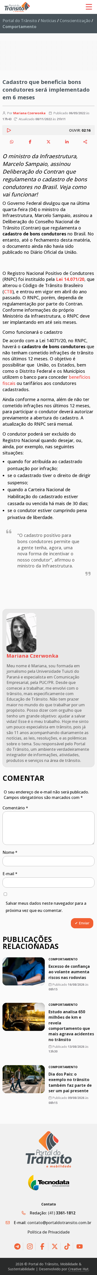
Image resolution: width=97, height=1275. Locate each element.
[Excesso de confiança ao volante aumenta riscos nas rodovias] (23, 971)
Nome (9, 852)
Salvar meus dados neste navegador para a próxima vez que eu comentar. (46, 906)
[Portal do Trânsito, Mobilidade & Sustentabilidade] (49, 1149)
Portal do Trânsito (19, 20)
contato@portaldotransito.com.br (59, 1222)
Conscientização (75, 20)
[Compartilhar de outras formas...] (85, 142)
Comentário (15, 808)
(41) (61, 1213)
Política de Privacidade (48, 1232)
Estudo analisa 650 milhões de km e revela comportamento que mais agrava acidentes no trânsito (71, 1025)
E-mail (9, 873)
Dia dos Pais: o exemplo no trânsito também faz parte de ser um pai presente (70, 1082)
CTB (8, 292)
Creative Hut (78, 1269)
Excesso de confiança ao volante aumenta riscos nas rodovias (69, 972)
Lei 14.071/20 (70, 279)
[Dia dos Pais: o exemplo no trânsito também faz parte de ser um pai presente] (23, 1079)
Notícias (48, 20)
